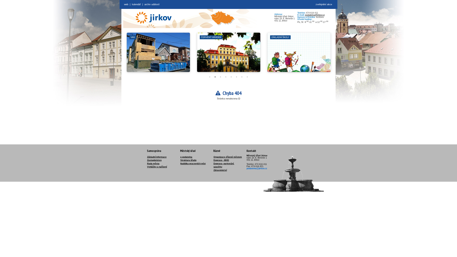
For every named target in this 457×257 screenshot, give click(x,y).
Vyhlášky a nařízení (157, 167)
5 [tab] (231, 77)
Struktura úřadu (188, 160)
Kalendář (136, 4)
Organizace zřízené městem (228, 157)
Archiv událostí (152, 4)
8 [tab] (247, 77)
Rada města (153, 164)
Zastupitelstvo (154, 160)
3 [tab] (220, 77)
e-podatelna (186, 157)
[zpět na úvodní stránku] (153, 18)
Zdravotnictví (220, 170)
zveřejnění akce (324, 4)
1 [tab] (210, 77)
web (126, 4)
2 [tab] (215, 77)
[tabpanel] (158, 54)
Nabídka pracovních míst (193, 164)
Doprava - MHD (221, 160)
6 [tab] (236, 77)
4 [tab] (226, 77)
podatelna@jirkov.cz (315, 15)
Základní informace (157, 157)
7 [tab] (242, 77)
